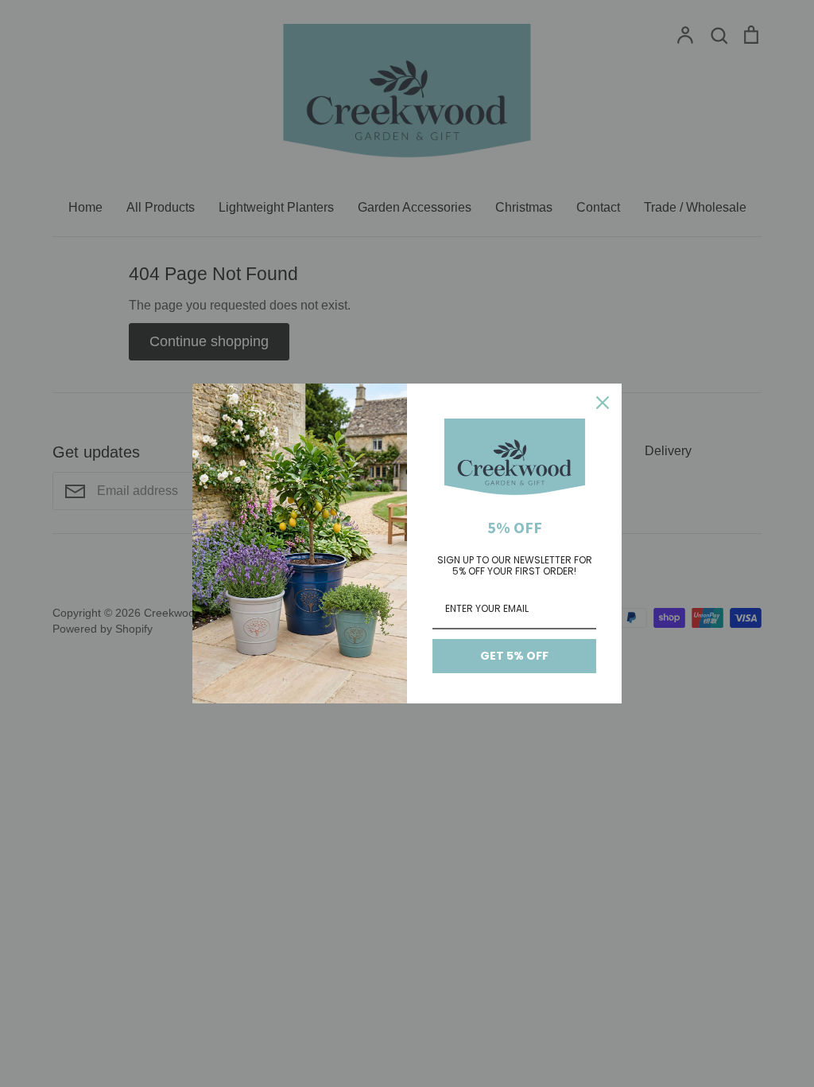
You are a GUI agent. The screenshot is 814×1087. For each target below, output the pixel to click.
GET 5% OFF (514, 656)
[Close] (602, 403)
